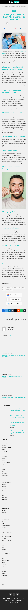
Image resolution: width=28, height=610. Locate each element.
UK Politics (4, 575)
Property (4, 549)
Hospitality (4, 527)
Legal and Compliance (6, 536)
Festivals (4, 512)
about (3, 287)
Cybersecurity (5, 477)
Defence (4, 480)
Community (4, 473)
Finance (3, 514)
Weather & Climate (6, 579)
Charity (3, 471)
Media (3, 543)
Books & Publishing (6, 462)
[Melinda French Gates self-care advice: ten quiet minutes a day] (5, 417)
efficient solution (19, 250)
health (19, 287)
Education (4, 488)
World (3, 584)
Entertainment (5, 497)
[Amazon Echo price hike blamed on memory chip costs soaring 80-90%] (5, 410)
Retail (3, 556)
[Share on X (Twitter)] (9, 28)
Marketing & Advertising (7, 540)
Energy (3, 495)
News (3, 545)
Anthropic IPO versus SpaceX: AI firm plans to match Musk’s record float (17, 432)
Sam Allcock (12, 23)
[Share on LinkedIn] (20, 28)
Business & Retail (5, 467)
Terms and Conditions (16, 600)
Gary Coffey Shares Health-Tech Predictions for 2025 (14, 397)
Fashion (3, 506)
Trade (3, 569)
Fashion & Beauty (6, 508)
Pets (3, 547)
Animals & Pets (5, 451)
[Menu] (2, 2)
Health (14, 10)
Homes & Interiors (6, 525)
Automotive (4, 456)
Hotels (3, 530)
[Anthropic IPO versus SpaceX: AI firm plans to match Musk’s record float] (5, 432)
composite (14, 287)
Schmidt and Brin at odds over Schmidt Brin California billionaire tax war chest (17, 424)
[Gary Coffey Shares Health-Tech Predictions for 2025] (14, 387)
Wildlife (3, 582)
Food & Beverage (5, 519)
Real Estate (4, 551)
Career (3, 469)
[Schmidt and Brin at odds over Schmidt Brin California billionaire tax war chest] (5, 424)
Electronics (4, 490)
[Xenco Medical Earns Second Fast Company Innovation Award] (14, 366)
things (7, 289)
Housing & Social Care (7, 532)
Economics (4, 484)
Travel (3, 573)
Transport (4, 571)
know (23, 287)
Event (3, 501)
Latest (6, 6)
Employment (4, 493)
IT (2, 534)
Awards (3, 458)
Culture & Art (5, 475)
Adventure (4, 445)
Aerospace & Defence (6, 447)
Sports (3, 562)
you (11, 289)
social (3, 558)
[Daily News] (14, 2)
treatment (4, 61)
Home (3, 6)
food (3, 517)
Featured (4, 510)
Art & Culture (5, 454)
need (3, 289)
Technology (4, 566)
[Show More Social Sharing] (25, 28)
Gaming (3, 521)
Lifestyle (4, 538)
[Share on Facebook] (4, 28)
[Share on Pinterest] (15, 28)
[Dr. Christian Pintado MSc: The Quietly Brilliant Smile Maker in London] (14, 345)
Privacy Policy (14, 602)
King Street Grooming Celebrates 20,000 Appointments (8, 319)
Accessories (4, 443)
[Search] (26, 2)
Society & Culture (5, 560)
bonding (8, 287)
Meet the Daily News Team (17, 598)
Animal (3, 449)
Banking (3, 460)
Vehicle (3, 577)
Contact (7, 600)
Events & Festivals (6, 503)
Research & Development (7, 553)
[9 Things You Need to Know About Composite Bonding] (14, 41)
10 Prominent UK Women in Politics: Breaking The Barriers (20, 319)
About (8, 598)
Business (4, 464)
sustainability (5, 564)
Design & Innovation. (6, 482)
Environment (4, 499)
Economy (4, 486)
